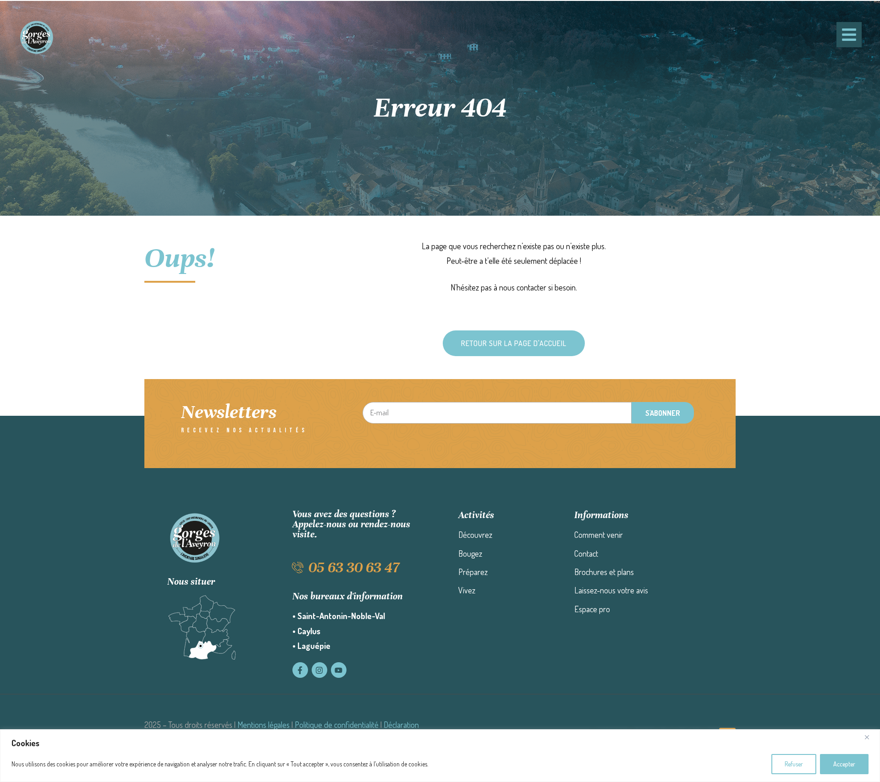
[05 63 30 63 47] (298, 567)
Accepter (844, 764)
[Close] (870, 737)
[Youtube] (338, 670)
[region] (440, 755)
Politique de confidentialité (337, 725)
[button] (514, 343)
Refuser (794, 764)
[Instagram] (319, 670)
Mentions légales (263, 725)
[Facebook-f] (300, 670)
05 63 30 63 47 (353, 567)
